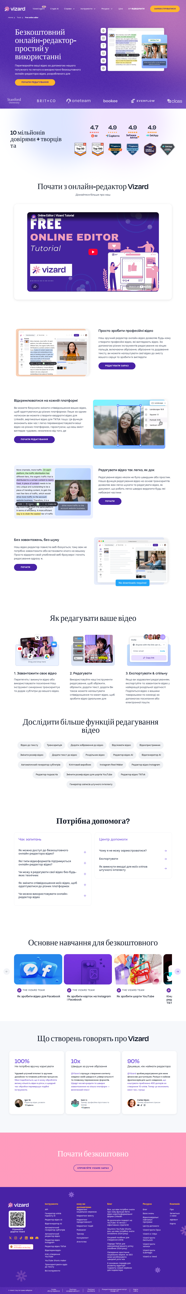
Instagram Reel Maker (111, 765)
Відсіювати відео (121, 745)
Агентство (82, 1242)
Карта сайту (135, 1290)
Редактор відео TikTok (133, 775)
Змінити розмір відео (31, 755)
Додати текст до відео (64, 755)
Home (10, 18)
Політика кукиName (91, 1290)
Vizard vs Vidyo (150, 1234)
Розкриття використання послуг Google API (114, 1290)
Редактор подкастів (47, 775)
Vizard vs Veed (150, 1257)
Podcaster (81, 1230)
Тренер (80, 1234)
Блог (145, 1210)
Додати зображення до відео (87, 745)
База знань (148, 1214)
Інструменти (51, 1204)
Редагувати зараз (117, 366)
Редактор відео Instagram (146, 765)
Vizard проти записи (149, 1245)
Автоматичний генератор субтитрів (40, 765)
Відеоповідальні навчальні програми (150, 1220)
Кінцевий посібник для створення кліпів (118, 1239)
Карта (173, 1224)
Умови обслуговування (53, 1290)
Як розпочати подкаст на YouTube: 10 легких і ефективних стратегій (119, 1223)
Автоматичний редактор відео (52, 1235)
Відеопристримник (150, 745)
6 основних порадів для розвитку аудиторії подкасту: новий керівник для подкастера (119, 1266)
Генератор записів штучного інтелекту (91, 784)
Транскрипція (54, 745)
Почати (110, 501)
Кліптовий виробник (80, 765)
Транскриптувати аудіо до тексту (56, 1266)
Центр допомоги (151, 1226)
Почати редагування (35, 82)
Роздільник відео (95, 755)
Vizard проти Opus (152, 1230)
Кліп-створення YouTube (52, 1255)
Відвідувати (138, 9)
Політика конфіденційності (72, 1290)
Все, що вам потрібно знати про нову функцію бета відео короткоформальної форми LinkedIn (121, 1213)
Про (172, 1210)
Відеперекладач (53, 1250)
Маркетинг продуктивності (84, 1221)
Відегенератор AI (151, 755)
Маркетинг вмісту (85, 1216)
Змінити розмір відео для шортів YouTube (89, 775)
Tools (19, 18)
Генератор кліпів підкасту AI (53, 1215)
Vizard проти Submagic (149, 1251)
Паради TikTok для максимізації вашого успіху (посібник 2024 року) (120, 1246)
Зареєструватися (165, 9)
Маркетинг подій (85, 1226)
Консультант (83, 1238)
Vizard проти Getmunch (149, 1239)
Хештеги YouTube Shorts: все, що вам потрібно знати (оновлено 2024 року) (120, 1231)
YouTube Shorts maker (55, 1261)
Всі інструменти (52, 1271)
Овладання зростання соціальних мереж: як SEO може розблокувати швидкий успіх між (120, 1256)
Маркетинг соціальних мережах (87, 1211)
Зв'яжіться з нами (175, 1215)
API (46, 1210)
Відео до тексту (29, 745)
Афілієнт (174, 1220)
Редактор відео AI (123, 755)
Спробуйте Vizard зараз (93, 1168)
